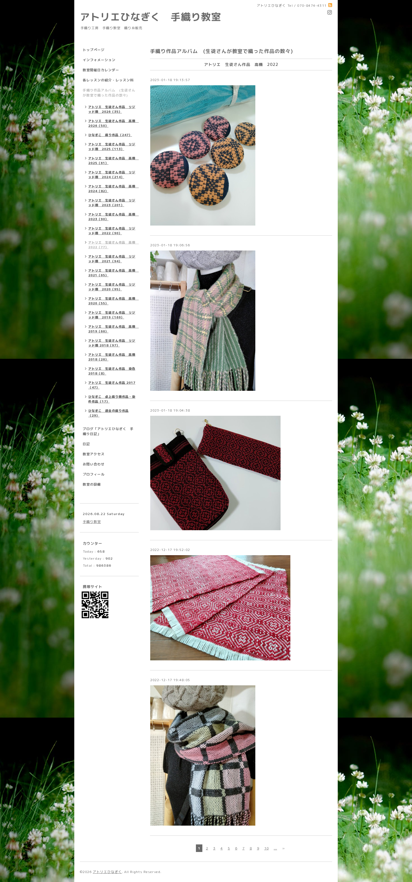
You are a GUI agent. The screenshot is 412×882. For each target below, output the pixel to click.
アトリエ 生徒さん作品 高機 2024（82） (113, 188)
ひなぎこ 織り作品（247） (110, 135)
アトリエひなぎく (107, 871)
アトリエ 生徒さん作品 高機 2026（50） (113, 123)
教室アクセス (94, 454)
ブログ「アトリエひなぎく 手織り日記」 (108, 431)
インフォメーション (99, 60)
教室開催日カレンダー (101, 70)
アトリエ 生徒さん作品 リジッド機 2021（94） (111, 258)
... (275, 848)
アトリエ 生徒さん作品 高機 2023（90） (113, 216)
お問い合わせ (94, 464)
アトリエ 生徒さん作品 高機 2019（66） (113, 329)
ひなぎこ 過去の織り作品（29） (108, 413)
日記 (86, 444)
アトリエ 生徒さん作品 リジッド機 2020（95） (111, 286)
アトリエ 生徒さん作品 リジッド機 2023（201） (111, 202)
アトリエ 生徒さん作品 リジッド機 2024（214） (111, 174)
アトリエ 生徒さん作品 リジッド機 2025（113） (111, 146)
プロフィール (94, 474)
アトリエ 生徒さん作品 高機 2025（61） (113, 160)
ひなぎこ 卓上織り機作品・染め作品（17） (111, 399)
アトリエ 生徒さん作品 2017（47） (111, 385)
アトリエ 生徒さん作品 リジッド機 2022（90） (111, 230)
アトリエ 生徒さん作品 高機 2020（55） (113, 301)
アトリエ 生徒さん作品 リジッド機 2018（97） (111, 343)
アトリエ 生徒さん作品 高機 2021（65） (113, 272)
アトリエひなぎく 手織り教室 (155, 17)
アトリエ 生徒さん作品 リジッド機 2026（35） (111, 109)
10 (266, 848)
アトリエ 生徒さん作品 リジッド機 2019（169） (111, 315)
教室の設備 (92, 484)
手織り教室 (92, 521)
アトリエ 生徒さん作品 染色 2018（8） (111, 371)
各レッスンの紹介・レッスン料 (108, 80)
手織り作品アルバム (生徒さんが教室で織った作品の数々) (109, 93)
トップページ (94, 49)
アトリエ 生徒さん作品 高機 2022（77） (113, 244)
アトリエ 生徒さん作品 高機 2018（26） (111, 357)
